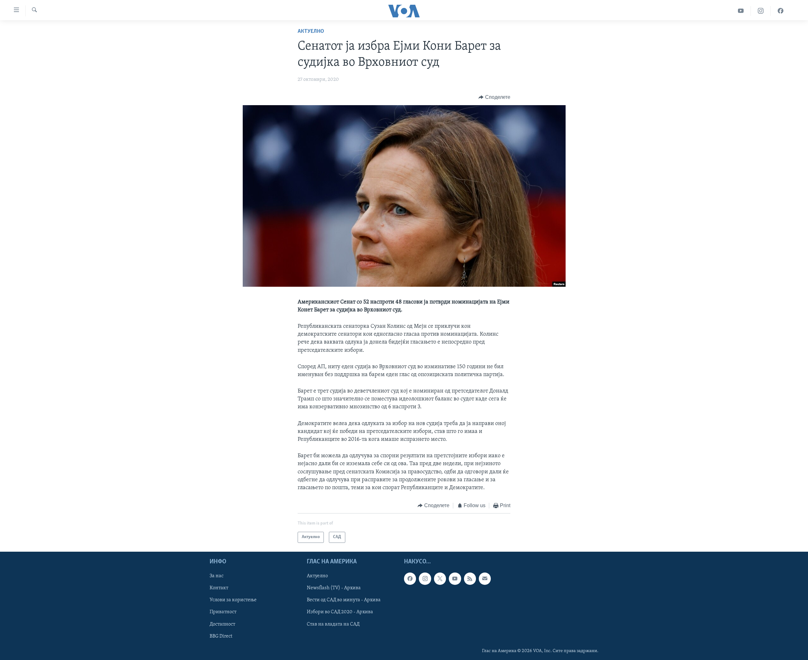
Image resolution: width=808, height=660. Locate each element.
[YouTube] (741, 11)
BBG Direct (221, 636)
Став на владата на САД (333, 624)
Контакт (219, 588)
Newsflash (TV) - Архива (334, 588)
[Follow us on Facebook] (410, 579)
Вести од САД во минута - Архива (344, 600)
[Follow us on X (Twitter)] (440, 579)
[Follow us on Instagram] (425, 579)
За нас (216, 576)
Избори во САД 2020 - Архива (340, 612)
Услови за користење (233, 600)
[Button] (494, 97)
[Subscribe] (485, 579)
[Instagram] (761, 11)
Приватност (223, 612)
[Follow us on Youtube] (455, 579)
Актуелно (311, 31)
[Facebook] (780, 11)
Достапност (222, 624)
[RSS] (470, 579)
